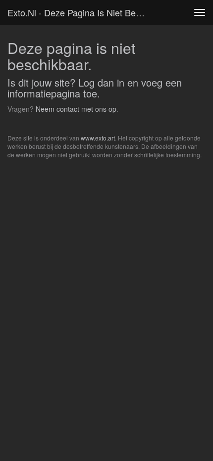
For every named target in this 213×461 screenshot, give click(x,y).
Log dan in (101, 82)
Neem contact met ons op (76, 109)
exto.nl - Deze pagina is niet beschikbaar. (81, 12)
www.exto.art (98, 138)
